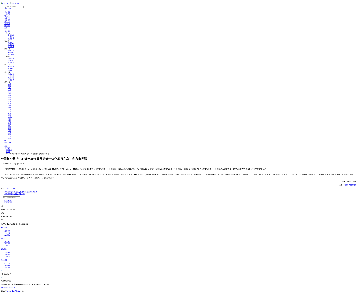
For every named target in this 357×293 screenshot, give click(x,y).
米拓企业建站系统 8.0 (14, 291)
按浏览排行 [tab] (8, 201)
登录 (6, 8)
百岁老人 (14, 188)
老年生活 (7, 188)
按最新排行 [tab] (8, 203)
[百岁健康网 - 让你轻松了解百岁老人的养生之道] (178, 3)
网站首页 (7, 12)
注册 (9, 8)
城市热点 (9, 150)
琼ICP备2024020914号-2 (8, 288)
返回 (5, 146)
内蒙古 (8, 152)
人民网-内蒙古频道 (350, 185)
